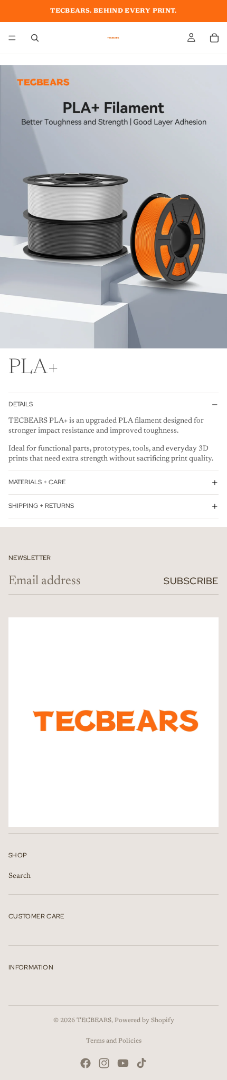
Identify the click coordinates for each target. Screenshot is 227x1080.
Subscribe (191, 581)
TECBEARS (94, 1020)
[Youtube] (123, 1063)
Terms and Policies (113, 1041)
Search (19, 875)
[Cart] (214, 37)
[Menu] (12, 38)
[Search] (34, 37)
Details (20, 404)
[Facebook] (85, 1063)
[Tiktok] (141, 1063)
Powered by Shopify (144, 1020)
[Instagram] (104, 1063)
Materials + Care (36, 482)
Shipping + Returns (41, 506)
